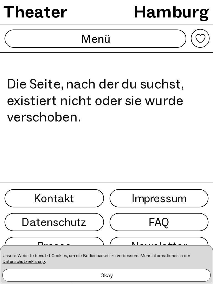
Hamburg (171, 11)
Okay (106, 275)
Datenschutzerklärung (23, 261)
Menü (95, 38)
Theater (35, 11)
